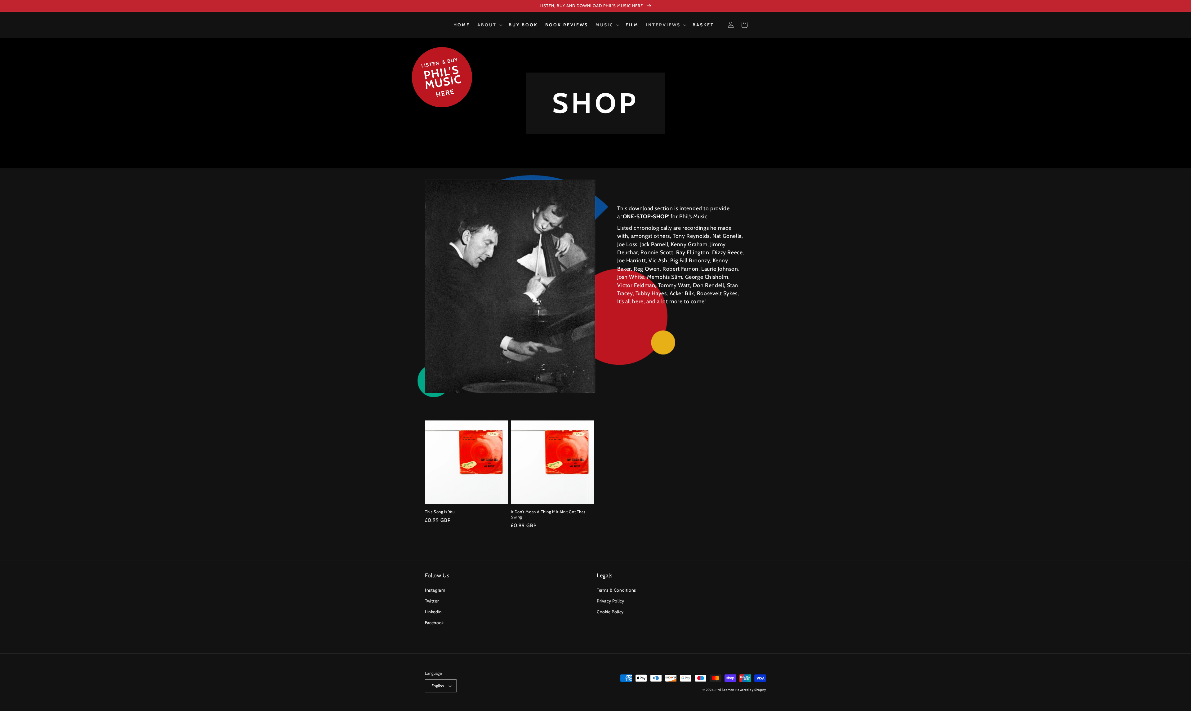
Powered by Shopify (750, 690)
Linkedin (433, 612)
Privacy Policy (610, 601)
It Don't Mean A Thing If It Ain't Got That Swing (548, 514)
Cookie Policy (610, 612)
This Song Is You (440, 511)
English (437, 685)
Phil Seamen (725, 690)
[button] (489, 24)
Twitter (432, 601)
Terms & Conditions (616, 590)
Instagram (435, 590)
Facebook (434, 622)
